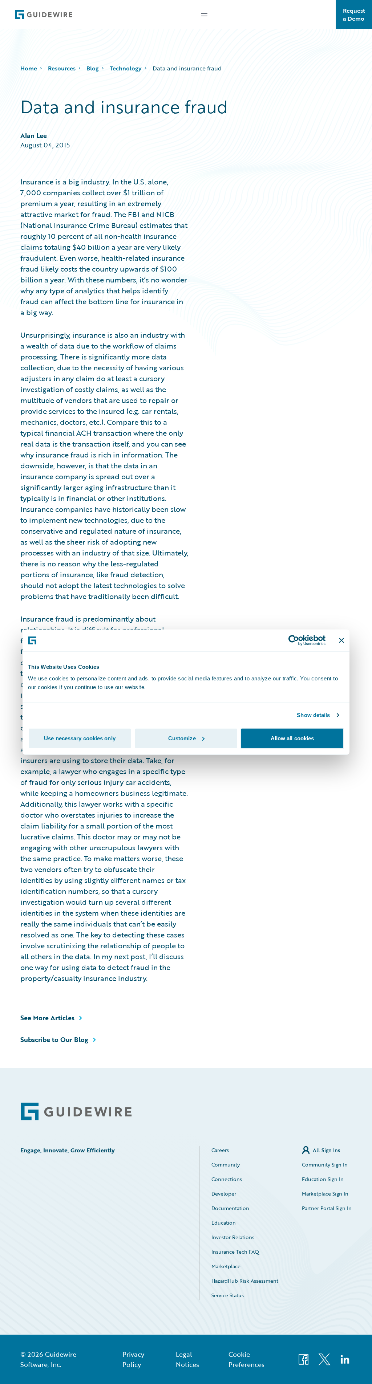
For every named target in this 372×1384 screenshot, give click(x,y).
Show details (313, 715)
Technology (126, 68)
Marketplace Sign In (325, 1193)
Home (28, 68)
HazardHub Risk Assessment (244, 1281)
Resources (62, 68)
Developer (223, 1193)
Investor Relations (232, 1237)
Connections (226, 1179)
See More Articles (47, 1017)
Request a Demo (354, 14)
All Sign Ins (326, 1150)
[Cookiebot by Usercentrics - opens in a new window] (294, 640)
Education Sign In (323, 1179)
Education (223, 1222)
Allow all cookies (292, 738)
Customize (182, 738)
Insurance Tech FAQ (235, 1251)
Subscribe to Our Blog (54, 1039)
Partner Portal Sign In (327, 1208)
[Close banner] (341, 640)
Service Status (227, 1295)
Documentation (230, 1208)
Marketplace (225, 1266)
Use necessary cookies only (80, 738)
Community (225, 1164)
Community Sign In (325, 1164)
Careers (220, 1150)
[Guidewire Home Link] (76, 1111)
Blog (92, 68)
